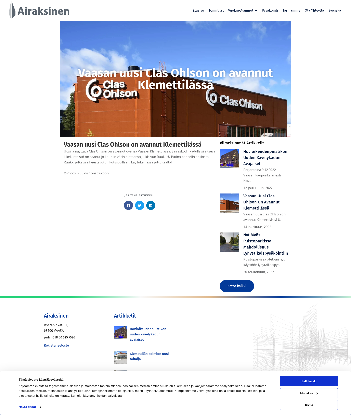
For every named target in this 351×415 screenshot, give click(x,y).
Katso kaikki (237, 286)
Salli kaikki (308, 381)
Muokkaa (306, 393)
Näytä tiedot (27, 407)
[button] (128, 205)
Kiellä (309, 405)
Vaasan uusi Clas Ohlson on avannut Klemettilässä (261, 202)
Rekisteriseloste (56, 345)
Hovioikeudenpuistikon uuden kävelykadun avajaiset (265, 157)
